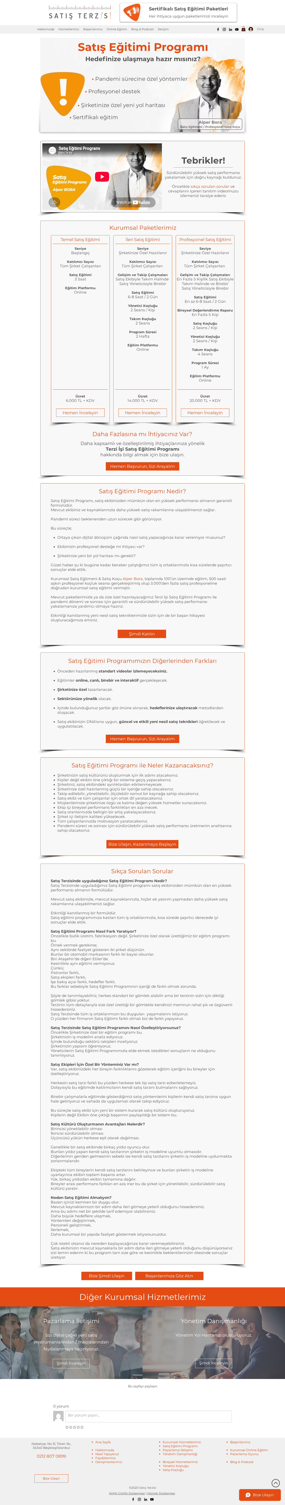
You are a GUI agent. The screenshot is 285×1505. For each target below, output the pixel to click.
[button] (117, 29)
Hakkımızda (104, 1450)
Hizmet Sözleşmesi (161, 1493)
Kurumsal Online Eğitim (249, 1450)
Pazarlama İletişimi (178, 1450)
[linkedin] (230, 29)
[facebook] (218, 29)
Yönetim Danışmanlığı (180, 1454)
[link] (243, 28)
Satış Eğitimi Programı (180, 1446)
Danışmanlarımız (108, 1462)
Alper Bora (133, 579)
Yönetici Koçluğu (176, 1466)
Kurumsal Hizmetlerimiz (182, 1442)
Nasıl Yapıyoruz (107, 1454)
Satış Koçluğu (173, 1470)
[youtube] (237, 29)
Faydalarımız (105, 1458)
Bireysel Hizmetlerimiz (180, 1462)
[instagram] (224, 29)
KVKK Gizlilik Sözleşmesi (127, 1493)
